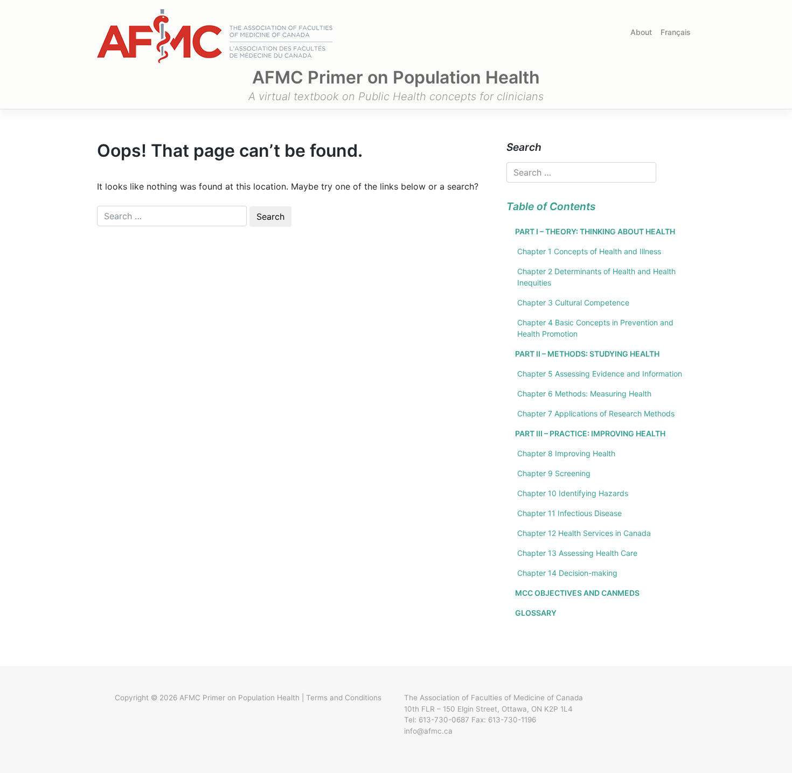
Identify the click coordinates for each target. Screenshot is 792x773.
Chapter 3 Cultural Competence (573, 302)
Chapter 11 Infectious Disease (569, 513)
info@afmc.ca (428, 731)
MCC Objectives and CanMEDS (577, 592)
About (641, 32)
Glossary (536, 612)
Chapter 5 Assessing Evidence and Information (599, 373)
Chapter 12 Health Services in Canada (584, 533)
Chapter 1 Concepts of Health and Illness (589, 251)
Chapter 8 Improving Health (566, 453)
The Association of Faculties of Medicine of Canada (493, 697)
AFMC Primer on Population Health (239, 697)
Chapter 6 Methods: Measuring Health (584, 393)
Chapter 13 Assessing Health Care (577, 553)
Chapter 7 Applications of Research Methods (596, 413)
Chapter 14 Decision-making (567, 572)
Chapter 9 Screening (553, 473)
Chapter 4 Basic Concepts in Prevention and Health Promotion (595, 328)
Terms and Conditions (343, 697)
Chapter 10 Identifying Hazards (572, 493)
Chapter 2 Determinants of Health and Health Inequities (596, 277)
